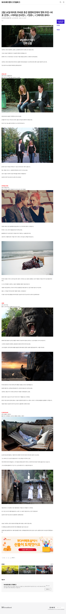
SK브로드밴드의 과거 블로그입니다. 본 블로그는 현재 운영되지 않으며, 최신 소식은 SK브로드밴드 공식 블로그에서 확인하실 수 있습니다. (25, 587)
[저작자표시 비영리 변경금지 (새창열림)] (17, 557)
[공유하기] (6, 558)
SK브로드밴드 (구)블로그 (11, 2)
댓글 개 (3, 579)
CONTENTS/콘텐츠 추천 (6, 18)
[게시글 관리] (8, 558)
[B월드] (50, 607)
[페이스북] (54, 607)
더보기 (51, 564)
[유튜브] (52, 607)
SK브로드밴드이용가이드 (60, 22)
